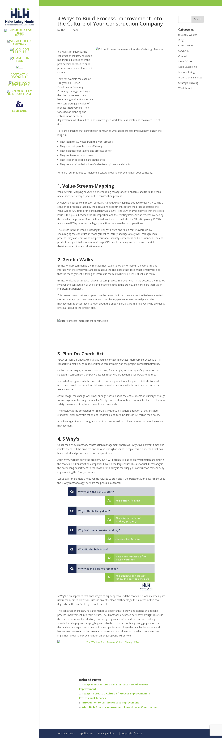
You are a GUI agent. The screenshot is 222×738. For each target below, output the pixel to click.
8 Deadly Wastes (187, 34)
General (182, 56)
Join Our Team (66, 733)
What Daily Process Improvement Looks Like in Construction (119, 707)
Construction (185, 45)
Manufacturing (186, 72)
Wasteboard (185, 88)
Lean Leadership (187, 66)
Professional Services (190, 77)
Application (86, 733)
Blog (180, 40)
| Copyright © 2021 (130, 733)
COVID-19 (183, 50)
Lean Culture (185, 61)
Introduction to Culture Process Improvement (110, 702)
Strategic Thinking (188, 83)
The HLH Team (69, 30)
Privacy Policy (106, 733)
